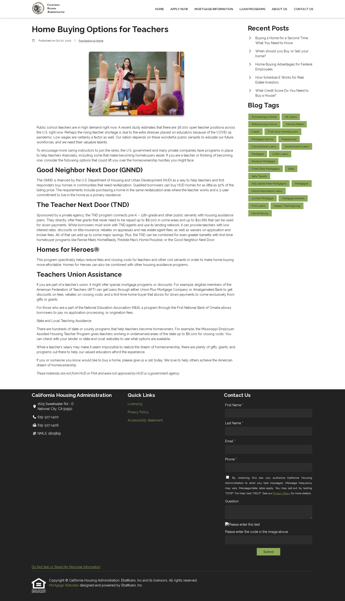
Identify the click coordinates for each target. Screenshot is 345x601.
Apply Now (179, 9)
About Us (279, 9)
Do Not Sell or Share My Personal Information (66, 567)
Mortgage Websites (64, 585)
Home (159, 9)
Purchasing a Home (91, 40)
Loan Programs (252, 9)
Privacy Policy (138, 412)
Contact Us (303, 9)
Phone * (231, 459)
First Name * (234, 405)
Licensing (135, 404)
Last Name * (234, 423)
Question (232, 501)
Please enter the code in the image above (256, 532)
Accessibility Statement (145, 420)
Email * (230, 441)
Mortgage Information (214, 9)
